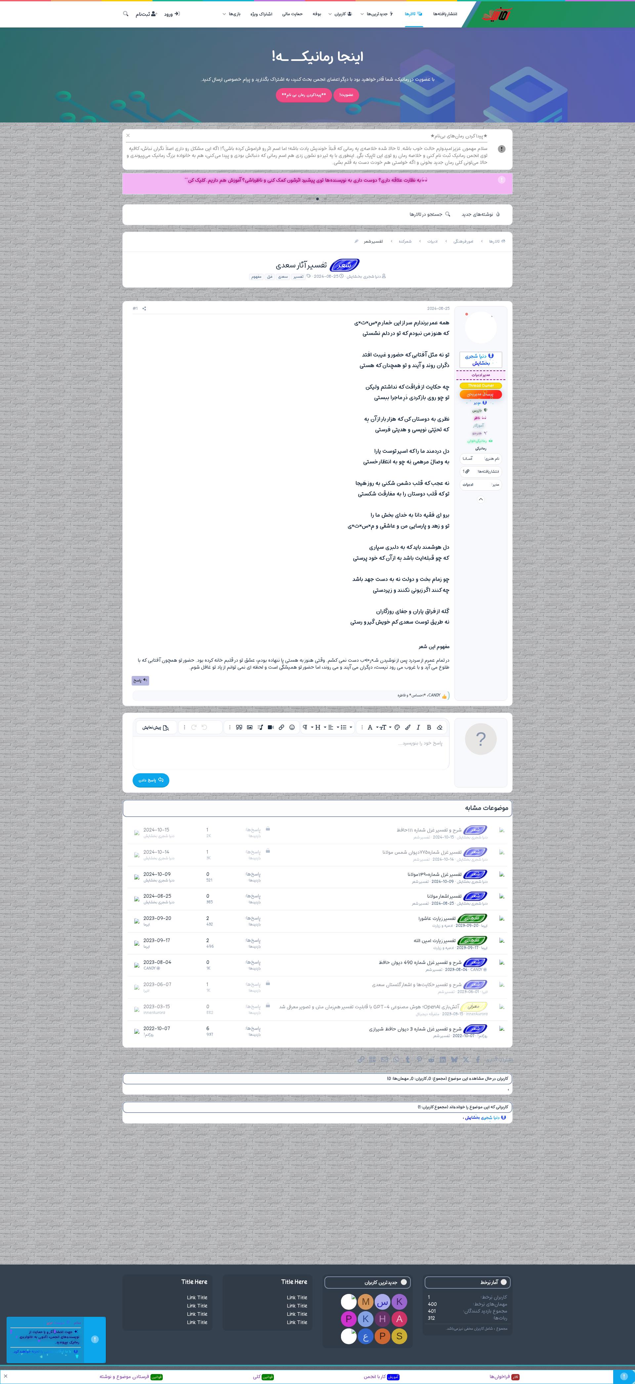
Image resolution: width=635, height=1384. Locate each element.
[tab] (325, 199)
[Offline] (466, 314)
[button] (362, 14)
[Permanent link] (351, 322)
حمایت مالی (292, 14)
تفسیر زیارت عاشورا (437, 919)
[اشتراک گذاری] (144, 309)
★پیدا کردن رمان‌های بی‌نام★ (458, 136)
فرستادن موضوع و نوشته (130, 1376)
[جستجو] (125, 14)
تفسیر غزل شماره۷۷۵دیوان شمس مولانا (422, 852)
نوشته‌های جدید (477, 215)
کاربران (340, 14)
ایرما (484, 926)
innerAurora (476, 1014)
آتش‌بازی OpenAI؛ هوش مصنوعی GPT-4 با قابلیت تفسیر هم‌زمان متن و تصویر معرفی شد (369, 1007)
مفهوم (256, 277)
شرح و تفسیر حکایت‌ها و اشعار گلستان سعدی (417, 985)
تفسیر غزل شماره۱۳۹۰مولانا (435, 874)
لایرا (484, 992)
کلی (263, 1376)
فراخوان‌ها (504, 1376)
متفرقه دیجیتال (427, 1014)
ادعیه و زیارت (442, 926)
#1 (135, 309)
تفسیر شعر (421, 837)
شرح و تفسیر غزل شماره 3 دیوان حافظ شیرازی (415, 1029)
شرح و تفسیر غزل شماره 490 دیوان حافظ (420, 963)
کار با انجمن (381, 1376)
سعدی (283, 277)
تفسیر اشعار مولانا (444, 896)
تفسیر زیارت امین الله (435, 940)
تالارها (410, 14)
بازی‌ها (234, 14)
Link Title (297, 1298)
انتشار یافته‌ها (445, 14)
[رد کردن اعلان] (129, 136)
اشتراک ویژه (261, 14)
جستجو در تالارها (426, 215)
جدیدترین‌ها (377, 14)
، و (419, 695)
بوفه (317, 14)
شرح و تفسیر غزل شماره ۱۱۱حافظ (429, 830)
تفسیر (298, 277)
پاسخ (137, 680)
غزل (270, 277)
